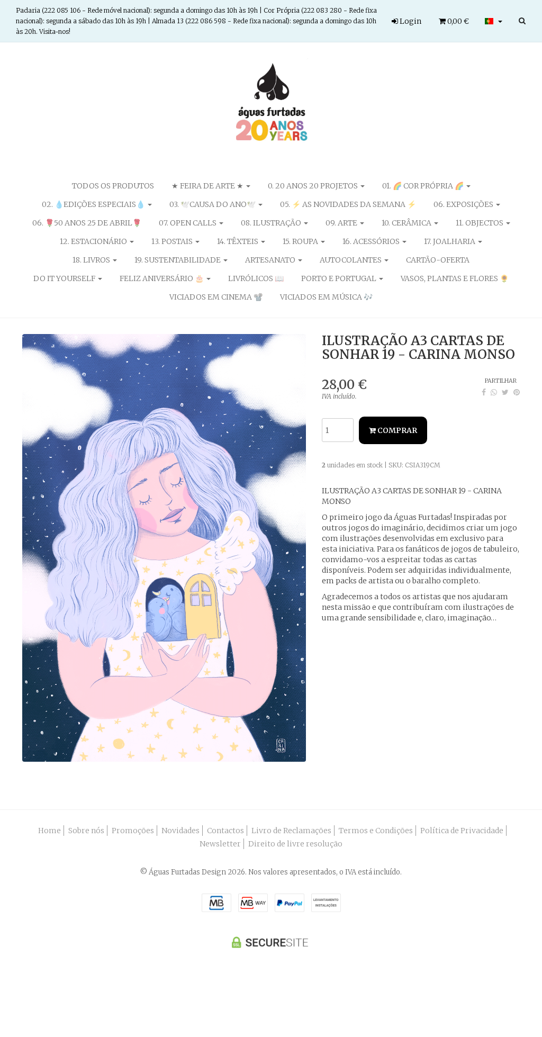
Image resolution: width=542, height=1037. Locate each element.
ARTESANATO (271, 260)
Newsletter (220, 844)
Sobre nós (86, 830)
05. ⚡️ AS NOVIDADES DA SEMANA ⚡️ (348, 204)
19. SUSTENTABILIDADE (178, 260)
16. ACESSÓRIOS (371, 241)
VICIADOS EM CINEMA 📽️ (216, 297)
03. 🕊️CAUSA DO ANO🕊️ (213, 204)
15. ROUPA (301, 241)
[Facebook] (484, 392)
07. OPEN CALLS (188, 223)
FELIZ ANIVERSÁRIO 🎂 (162, 278)
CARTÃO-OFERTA (437, 260)
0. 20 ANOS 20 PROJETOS (313, 186)
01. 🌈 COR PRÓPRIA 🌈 (423, 186)
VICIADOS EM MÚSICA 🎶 (326, 297)
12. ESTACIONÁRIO (94, 241)
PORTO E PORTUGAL (339, 278)
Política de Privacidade (461, 830)
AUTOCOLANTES (351, 260)
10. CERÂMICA (407, 223)
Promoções (133, 830)
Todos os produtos (113, 186)
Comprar (396, 430)
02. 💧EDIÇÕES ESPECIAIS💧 (94, 204)
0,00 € (457, 21)
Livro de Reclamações (291, 830)
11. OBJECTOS (480, 223)
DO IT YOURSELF (65, 278)
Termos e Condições (376, 830)
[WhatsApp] (494, 392)
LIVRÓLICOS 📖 (256, 278)
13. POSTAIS (172, 241)
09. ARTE (342, 223)
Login (409, 21)
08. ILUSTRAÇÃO (272, 223)
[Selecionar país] (493, 21)
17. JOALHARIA (450, 241)
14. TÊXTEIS (238, 241)
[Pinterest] (516, 392)
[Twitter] (505, 392)
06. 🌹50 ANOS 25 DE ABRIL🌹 (86, 223)
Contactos (225, 830)
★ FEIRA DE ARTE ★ (208, 186)
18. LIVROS (92, 260)
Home (49, 830)
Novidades (180, 830)
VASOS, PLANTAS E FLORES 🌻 (455, 278)
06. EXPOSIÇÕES (464, 204)
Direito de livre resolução (295, 844)
